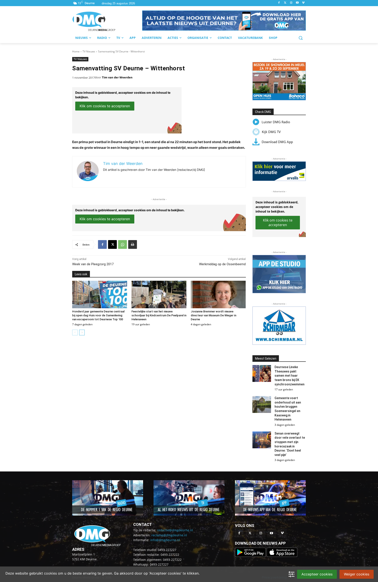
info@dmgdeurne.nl (165, 540)
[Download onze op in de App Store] (282, 556)
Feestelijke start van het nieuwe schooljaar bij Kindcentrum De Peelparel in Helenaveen (158, 315)
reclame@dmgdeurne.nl (169, 535)
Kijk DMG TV (271, 132)
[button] (224, 20)
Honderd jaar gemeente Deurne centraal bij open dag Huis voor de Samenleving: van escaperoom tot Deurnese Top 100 (98, 315)
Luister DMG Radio (276, 122)
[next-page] (82, 332)
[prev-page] (75, 332)
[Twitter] (285, 2)
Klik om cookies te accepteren (105, 106)
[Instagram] (291, 2)
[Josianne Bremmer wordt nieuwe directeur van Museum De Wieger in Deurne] (218, 294)
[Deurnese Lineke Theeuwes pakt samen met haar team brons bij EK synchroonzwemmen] (261, 373)
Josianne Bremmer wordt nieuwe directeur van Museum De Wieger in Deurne (213, 315)
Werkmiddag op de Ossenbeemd (222, 264)
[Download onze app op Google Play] (251, 556)
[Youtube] (297, 2)
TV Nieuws (88, 51)
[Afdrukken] (132, 244)
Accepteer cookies (316, 574)
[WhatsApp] (122, 244)
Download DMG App (277, 142)
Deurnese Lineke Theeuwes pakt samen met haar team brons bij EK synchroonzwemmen (289, 375)
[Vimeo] (303, 2)
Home (76, 51)
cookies (50, 573)
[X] (112, 244)
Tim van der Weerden (117, 77)
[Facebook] (279, 2)
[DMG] (107, 21)
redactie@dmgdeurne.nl (175, 530)
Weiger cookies (356, 574)
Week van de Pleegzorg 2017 (93, 264)
